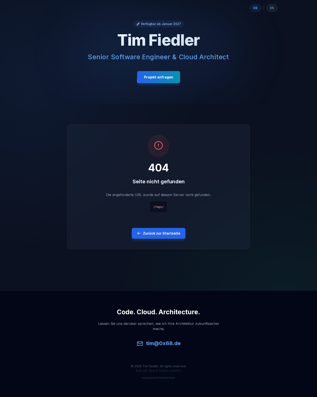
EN (272, 8)
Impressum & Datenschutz (158, 377)
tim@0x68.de (163, 343)
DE (255, 8)
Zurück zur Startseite (161, 233)
